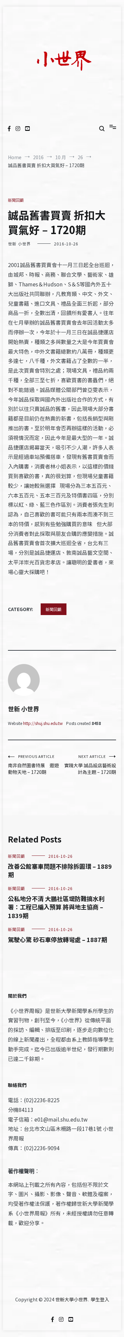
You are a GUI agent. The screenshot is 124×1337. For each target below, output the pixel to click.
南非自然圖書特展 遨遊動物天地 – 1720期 (33, 764)
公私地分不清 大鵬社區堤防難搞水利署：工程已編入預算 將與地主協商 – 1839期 (56, 906)
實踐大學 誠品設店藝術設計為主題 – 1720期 (90, 764)
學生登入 (100, 1299)
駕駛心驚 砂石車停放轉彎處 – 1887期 (57, 939)
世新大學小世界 (71, 1299)
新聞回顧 (16, 200)
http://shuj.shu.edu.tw (43, 723)
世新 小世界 (19, 243)
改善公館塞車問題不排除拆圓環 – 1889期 (60, 870)
